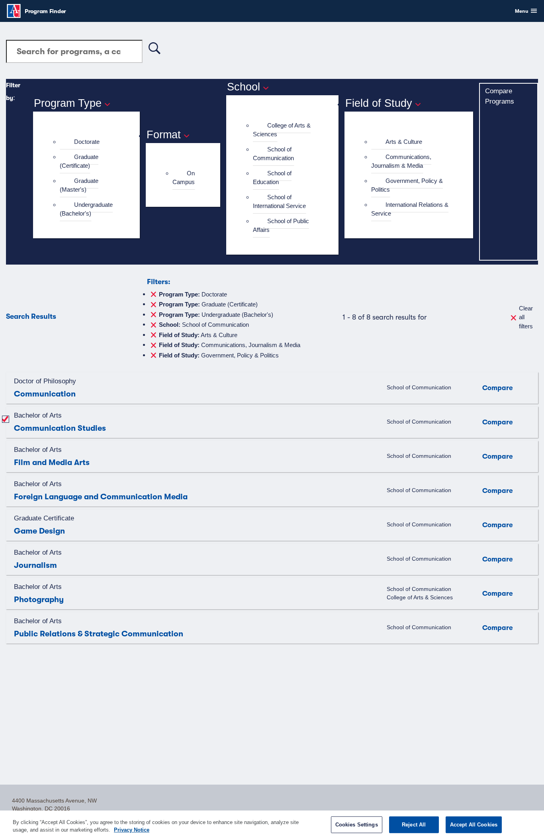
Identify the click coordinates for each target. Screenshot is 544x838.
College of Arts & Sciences (282, 130)
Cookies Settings (356, 825)
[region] (272, 824)
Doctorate (87, 141)
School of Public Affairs (281, 226)
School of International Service (279, 202)
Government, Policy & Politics (407, 185)
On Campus (183, 178)
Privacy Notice (131, 830)
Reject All (414, 825)
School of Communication (273, 154)
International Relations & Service (409, 209)
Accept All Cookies (473, 825)
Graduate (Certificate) (79, 161)
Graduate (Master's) (79, 185)
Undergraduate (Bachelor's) (86, 209)
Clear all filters (526, 317)
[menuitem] (89, 142)
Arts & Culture (403, 141)
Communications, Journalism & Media (401, 161)
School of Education (272, 178)
